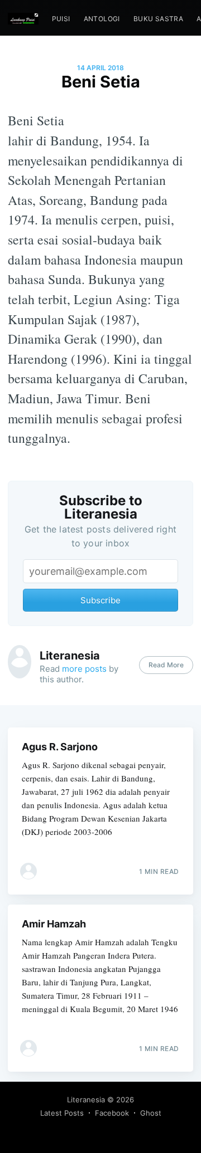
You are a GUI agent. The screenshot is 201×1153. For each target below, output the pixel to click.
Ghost (150, 1112)
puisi (61, 18)
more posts (84, 668)
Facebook (112, 1112)
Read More (166, 665)
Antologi (102, 18)
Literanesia (70, 655)
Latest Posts (62, 1112)
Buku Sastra (158, 18)
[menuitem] (61, 19)
